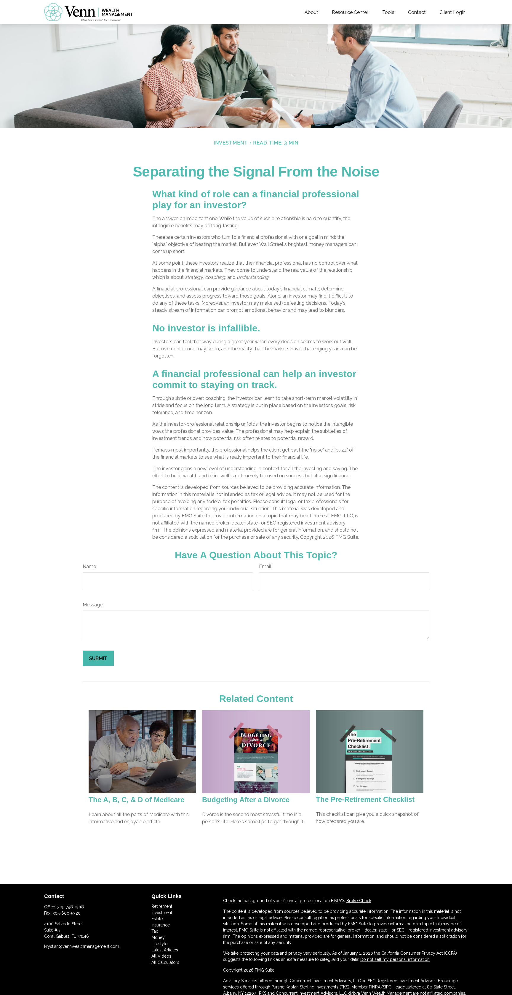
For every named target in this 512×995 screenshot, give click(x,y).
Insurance (160, 925)
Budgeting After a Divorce (245, 800)
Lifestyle (159, 943)
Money (158, 937)
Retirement (161, 906)
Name (89, 566)
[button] (311, 12)
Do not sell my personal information (395, 959)
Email (265, 566)
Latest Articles (164, 950)
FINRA (374, 987)
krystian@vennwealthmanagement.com (81, 946)
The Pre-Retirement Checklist (365, 799)
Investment (161, 912)
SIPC (387, 987)
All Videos (161, 956)
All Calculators (165, 962)
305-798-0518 (70, 907)
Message (93, 605)
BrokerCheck (358, 900)
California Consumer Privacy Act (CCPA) (419, 953)
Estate (157, 918)
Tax (154, 931)
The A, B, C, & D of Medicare (136, 800)
